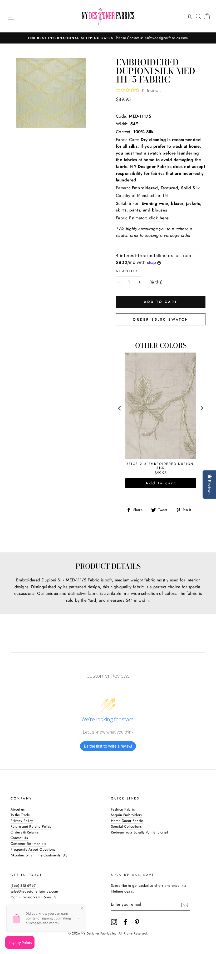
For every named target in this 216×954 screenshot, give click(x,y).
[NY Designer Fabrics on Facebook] (125, 922)
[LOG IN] (189, 16)
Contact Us (19, 837)
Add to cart (160, 483)
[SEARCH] (198, 16)
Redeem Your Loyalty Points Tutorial (139, 832)
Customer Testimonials (28, 843)
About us (17, 809)
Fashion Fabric (123, 809)
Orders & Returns (24, 832)
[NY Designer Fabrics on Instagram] (114, 922)
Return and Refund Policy (31, 826)
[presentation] (119, 408)
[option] (109, 38)
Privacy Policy (22, 820)
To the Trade (20, 814)
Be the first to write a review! (108, 746)
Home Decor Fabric (127, 820)
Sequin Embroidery (126, 814)
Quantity (127, 271)
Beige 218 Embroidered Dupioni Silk (160, 466)
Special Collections (126, 826)
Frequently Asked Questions (33, 849)
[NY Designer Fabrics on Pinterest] (137, 922)
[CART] (207, 16)
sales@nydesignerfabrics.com (34, 891)
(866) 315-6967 (23, 885)
